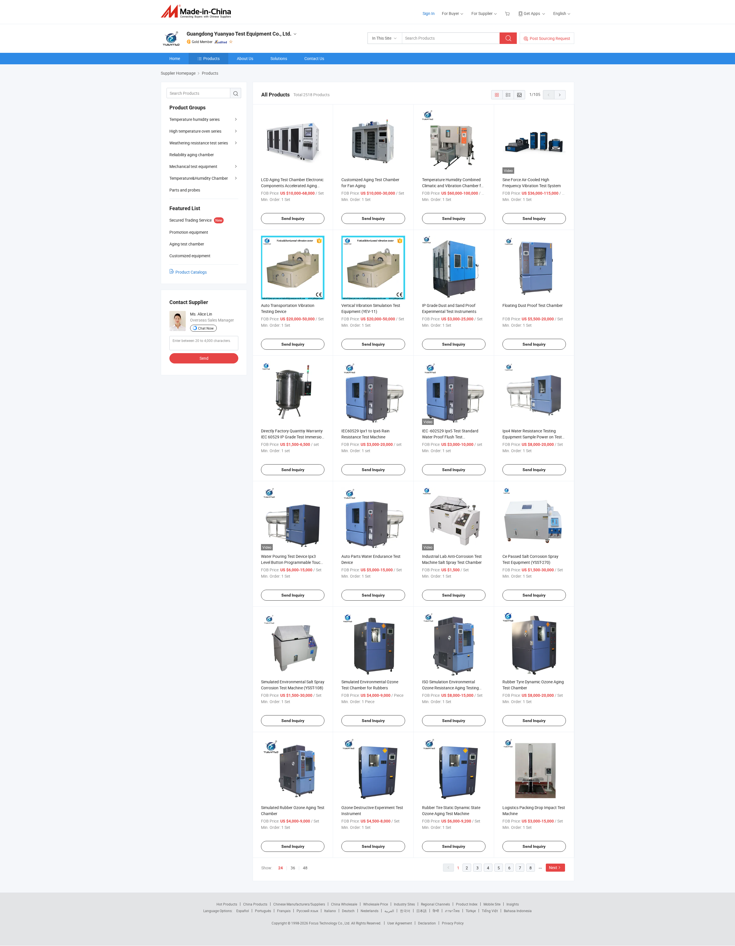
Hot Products (226, 904)
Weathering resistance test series (198, 143)
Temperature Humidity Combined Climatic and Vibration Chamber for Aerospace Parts (453, 185)
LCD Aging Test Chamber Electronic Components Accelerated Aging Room (292, 185)
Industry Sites (404, 904)
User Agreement (399, 923)
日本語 (421, 910)
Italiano (330, 910)
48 (305, 867)
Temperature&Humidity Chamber (198, 178)
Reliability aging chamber (191, 154)
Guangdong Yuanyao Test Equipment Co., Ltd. (239, 34)
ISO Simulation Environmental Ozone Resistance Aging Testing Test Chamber (450, 688)
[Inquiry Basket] (508, 13)
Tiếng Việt (490, 910)
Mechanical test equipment (193, 166)
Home (174, 58)
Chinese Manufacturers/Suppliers (299, 904)
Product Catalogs (191, 272)
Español (242, 910)
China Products (255, 904)
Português (263, 910)
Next (553, 867)
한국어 (405, 910)
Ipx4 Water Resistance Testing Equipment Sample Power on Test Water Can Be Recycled (532, 437)
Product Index (466, 904)
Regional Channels (435, 904)
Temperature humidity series (194, 119)
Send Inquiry (292, 218)
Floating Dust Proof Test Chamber (532, 305)
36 (293, 867)
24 (280, 868)
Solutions (278, 58)
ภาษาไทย (452, 910)
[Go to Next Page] (559, 94)
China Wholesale (344, 904)
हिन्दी (436, 910)
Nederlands (369, 910)
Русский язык (307, 910)
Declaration (427, 923)
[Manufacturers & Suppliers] (198, 11)
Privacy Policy (453, 923)
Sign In (429, 13)
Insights (512, 904)
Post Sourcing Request (550, 38)
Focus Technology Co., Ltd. (330, 923)
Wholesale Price (375, 904)
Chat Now (206, 328)
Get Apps (532, 13)
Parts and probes (184, 190)
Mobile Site (491, 904)
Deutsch (348, 910)
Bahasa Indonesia (518, 910)
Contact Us (314, 58)
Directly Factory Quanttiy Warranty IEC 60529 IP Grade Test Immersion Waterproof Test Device (292, 437)
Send (204, 358)
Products (211, 58)
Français (284, 910)
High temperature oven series (195, 131)
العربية (389, 910)
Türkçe (471, 910)
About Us (245, 58)
